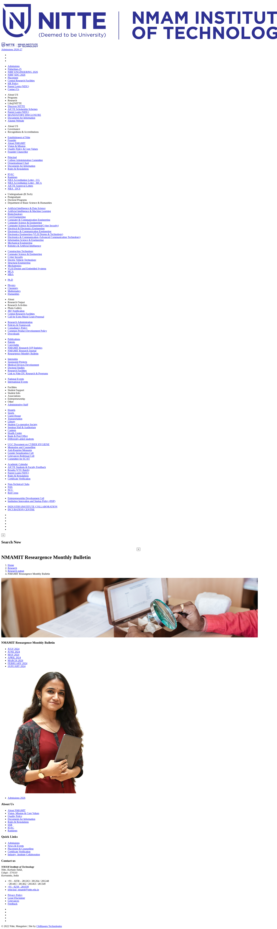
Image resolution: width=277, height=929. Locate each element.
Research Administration (20, 322)
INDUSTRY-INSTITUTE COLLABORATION (32, 506)
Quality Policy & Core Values (23, 149)
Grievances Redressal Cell (21, 456)
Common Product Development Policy (27, 330)
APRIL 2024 (14, 657)
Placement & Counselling (21, 848)
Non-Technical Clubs (18, 484)
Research (12, 568)
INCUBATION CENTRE (21, 509)
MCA (11, 271)
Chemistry (13, 288)
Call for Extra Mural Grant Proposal (26, 316)
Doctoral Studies (16, 367)
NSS (10, 487)
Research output (16, 571)
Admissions (14, 66)
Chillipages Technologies (49, 926)
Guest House (14, 415)
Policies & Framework (19, 325)
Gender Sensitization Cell (21, 453)
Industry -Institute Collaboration (24, 854)
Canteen (12, 430)
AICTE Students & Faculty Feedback (27, 467)
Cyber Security (15, 257)
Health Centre (15, 433)
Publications (14, 339)
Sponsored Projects (17, 362)
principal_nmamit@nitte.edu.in (23, 889)
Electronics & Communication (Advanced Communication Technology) (44, 237)
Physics (11, 285)
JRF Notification (16, 311)
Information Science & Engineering (26, 240)
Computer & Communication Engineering (29, 219)
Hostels (11, 410)
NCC (10, 490)
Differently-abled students (21, 439)
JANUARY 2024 (16, 666)
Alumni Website (16, 120)
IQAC (11, 174)
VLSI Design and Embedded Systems (27, 268)
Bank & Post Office (18, 436)
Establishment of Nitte (19, 137)
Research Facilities (17, 370)
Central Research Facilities (21, 80)
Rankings (12, 177)
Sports (11, 413)
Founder (12, 140)
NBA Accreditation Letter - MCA (25, 183)
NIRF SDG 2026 (16, 74)
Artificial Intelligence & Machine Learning (29, 211)
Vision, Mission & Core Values (23, 813)
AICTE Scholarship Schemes (23, 109)
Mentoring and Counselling (21, 447)
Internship (13, 359)
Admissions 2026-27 (11, 49)
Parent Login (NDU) (18, 86)
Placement (13, 77)
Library (11, 421)
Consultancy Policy (17, 328)
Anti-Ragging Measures (20, 450)
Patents (11, 342)
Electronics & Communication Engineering (29, 231)
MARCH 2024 (15, 660)
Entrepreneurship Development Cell (26, 498)
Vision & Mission (16, 146)
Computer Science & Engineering (25, 222)
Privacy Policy (15, 895)
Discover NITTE (16, 106)
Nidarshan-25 (14, 69)
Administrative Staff (18, 404)
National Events (16, 379)
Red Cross (13, 492)
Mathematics (14, 291)
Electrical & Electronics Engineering (26, 228)
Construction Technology (20, 251)
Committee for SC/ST (19, 458)
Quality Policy (15, 816)
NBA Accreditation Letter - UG (24, 180)
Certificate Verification (19, 478)
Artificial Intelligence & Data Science (27, 208)
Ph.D (10, 279)
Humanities (13, 294)
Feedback (12, 903)
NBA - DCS (14, 188)
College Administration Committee (25, 160)
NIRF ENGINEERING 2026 (23, 72)
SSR (10, 824)
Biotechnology (15, 214)
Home (11, 565)
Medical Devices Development (23, 364)
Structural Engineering (19, 262)
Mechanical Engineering (20, 243)
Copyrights (13, 345)
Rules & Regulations (18, 168)
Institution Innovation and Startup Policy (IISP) (31, 501)
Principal (12, 157)
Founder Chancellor (18, 151)
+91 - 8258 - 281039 (18, 886)
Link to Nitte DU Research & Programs (28, 373)
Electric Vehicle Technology (22, 260)
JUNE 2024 (14, 651)
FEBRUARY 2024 (17, 663)
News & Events (16, 845)
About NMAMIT (16, 143)
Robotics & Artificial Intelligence (24, 245)
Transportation (15, 418)
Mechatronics (14, 265)
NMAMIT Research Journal (22, 350)
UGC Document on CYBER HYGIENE (29, 444)
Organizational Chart (18, 163)
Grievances (13, 900)
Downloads (13, 333)
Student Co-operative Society (22, 424)
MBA (11, 274)
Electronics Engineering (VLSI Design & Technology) (35, 234)
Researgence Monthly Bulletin (23, 353)
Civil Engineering (17, 217)
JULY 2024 (13, 649)
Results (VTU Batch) (18, 470)
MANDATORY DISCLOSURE (24, 115)
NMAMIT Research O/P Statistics (25, 347)
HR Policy (13, 83)
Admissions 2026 (16, 798)
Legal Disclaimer (16, 898)
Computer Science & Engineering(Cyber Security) (33, 225)
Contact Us (13, 89)
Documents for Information (21, 117)
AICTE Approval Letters (20, 185)
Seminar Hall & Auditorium (22, 427)
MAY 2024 (13, 654)
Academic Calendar (18, 464)
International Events (18, 381)
